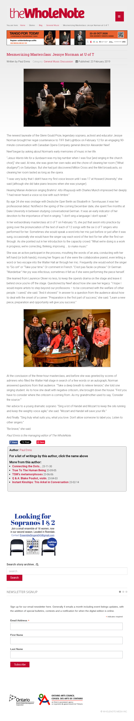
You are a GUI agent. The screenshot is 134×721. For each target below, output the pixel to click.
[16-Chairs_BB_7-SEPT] (33, 533)
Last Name (16, 649)
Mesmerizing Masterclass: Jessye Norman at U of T (50, 54)
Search (14, 577)
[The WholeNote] (47, 13)
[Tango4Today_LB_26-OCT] (67, 37)
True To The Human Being (29, 470)
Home (22, 25)
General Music (52, 25)
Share (13, 442)
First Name (16, 635)
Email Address (19, 620)
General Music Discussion (58, 61)
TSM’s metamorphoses (27, 474)
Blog (40, 25)
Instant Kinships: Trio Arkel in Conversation (40, 482)
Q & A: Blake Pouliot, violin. (29, 478)
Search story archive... (21, 564)
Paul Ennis (26, 450)
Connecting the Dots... (27, 466)
